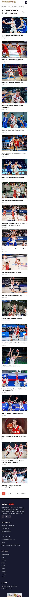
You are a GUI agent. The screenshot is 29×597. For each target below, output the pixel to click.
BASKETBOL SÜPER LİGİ (8, 525)
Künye (3, 565)
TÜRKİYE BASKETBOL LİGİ (8, 539)
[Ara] (26, 2)
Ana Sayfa (4, 6)
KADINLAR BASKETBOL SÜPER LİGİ (11, 545)
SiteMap (4, 560)
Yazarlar (4, 571)
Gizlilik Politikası (5, 554)
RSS (3, 557)
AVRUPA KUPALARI (6, 531)
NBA (3, 534)
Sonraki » (23, 493)
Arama (3, 576)
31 (17, 493)
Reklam (3, 563)
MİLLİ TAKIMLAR (6, 536)
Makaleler (4, 574)
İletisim (3, 568)
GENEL (3, 542)
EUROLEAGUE (5, 528)
